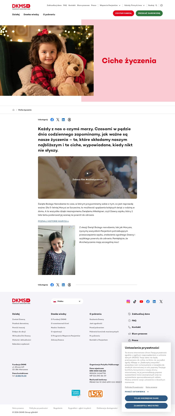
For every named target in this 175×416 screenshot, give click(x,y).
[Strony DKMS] (161, 5)
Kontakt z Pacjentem (99, 340)
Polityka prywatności (38, 408)
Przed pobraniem (97, 327)
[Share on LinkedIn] (63, 119)
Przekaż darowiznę (20, 323)
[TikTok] (134, 301)
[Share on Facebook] (52, 119)
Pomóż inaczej (18, 327)
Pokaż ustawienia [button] (135, 392)
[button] (58, 250)
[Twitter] (161, 301)
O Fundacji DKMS (58, 319)
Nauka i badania (58, 327)
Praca (93, 5)
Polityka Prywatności (134, 387)
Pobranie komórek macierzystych (104, 332)
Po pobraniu (95, 336)
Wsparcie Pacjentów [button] (109, 5)
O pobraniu (49, 14)
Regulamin (57, 408)
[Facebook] (148, 301)
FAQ (65, 5)
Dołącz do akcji (19, 332)
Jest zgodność (96, 323)
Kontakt (72, 5)
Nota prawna (18, 408)
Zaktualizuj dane (54, 5)
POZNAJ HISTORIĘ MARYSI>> (53, 221)
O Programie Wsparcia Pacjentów (65, 336)
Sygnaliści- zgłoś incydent (79, 408)
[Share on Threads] (69, 119)
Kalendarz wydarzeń (20, 344)
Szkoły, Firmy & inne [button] (133, 5)
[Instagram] (128, 301)
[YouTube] (141, 301)
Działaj (16, 14)
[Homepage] (13, 110)
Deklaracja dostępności (107, 408)
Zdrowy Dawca (57, 340)
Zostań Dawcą (18, 319)
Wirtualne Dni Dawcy (21, 336)
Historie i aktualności (21, 340)
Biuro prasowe (83, 5)
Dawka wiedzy (31, 14)
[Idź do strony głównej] (21, 7)
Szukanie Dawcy (97, 319)
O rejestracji (56, 332)
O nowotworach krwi (60, 323)
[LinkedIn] (154, 301)
